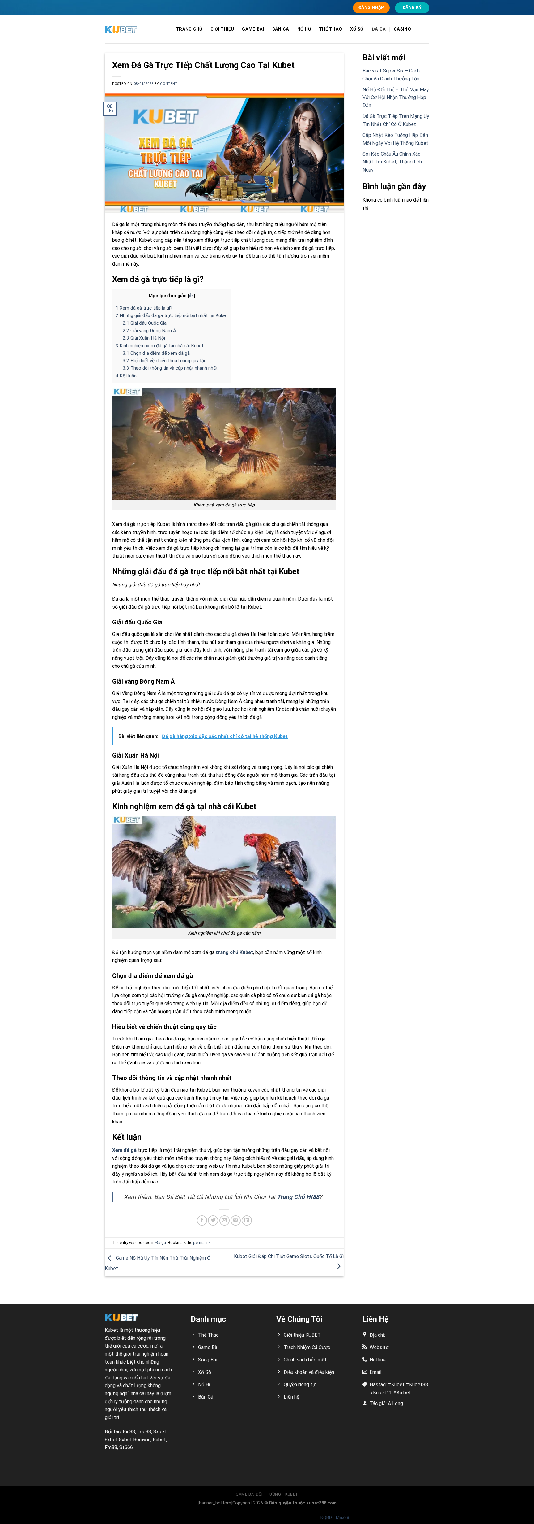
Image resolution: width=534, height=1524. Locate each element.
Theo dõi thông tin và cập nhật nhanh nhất (170, 368)
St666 (126, 1447)
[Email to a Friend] (224, 1220)
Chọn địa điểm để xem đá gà (156, 353)
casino (402, 29)
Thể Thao (330, 29)
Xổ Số (356, 29)
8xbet (159, 1432)
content (168, 84)
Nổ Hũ (304, 29)
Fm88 (111, 1447)
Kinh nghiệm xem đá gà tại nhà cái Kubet (159, 346)
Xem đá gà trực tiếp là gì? (144, 308)
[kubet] (136, 29)
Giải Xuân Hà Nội (144, 338)
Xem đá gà (124, 1150)
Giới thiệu (222, 29)
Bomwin (141, 1440)
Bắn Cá (280, 29)
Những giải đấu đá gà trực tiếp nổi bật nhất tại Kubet (172, 315)
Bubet (159, 1440)
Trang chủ (189, 29)
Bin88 (129, 1432)
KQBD (326, 1517)
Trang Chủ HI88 (298, 1197)
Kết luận (126, 376)
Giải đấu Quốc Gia (145, 323)
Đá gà (379, 29)
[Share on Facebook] (202, 1220)
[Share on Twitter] (213, 1220)
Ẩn (191, 295)
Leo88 (144, 1432)
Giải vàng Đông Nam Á (149, 330)
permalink (201, 1242)
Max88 (342, 1517)
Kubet (111, 1330)
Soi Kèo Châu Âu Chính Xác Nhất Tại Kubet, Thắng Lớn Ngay (392, 162)
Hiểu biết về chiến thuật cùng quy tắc (164, 360)
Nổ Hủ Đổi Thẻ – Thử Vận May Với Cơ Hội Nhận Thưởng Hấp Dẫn (395, 97)
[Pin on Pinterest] (236, 1220)
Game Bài (253, 29)
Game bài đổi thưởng (258, 1494)
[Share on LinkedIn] (247, 1220)
